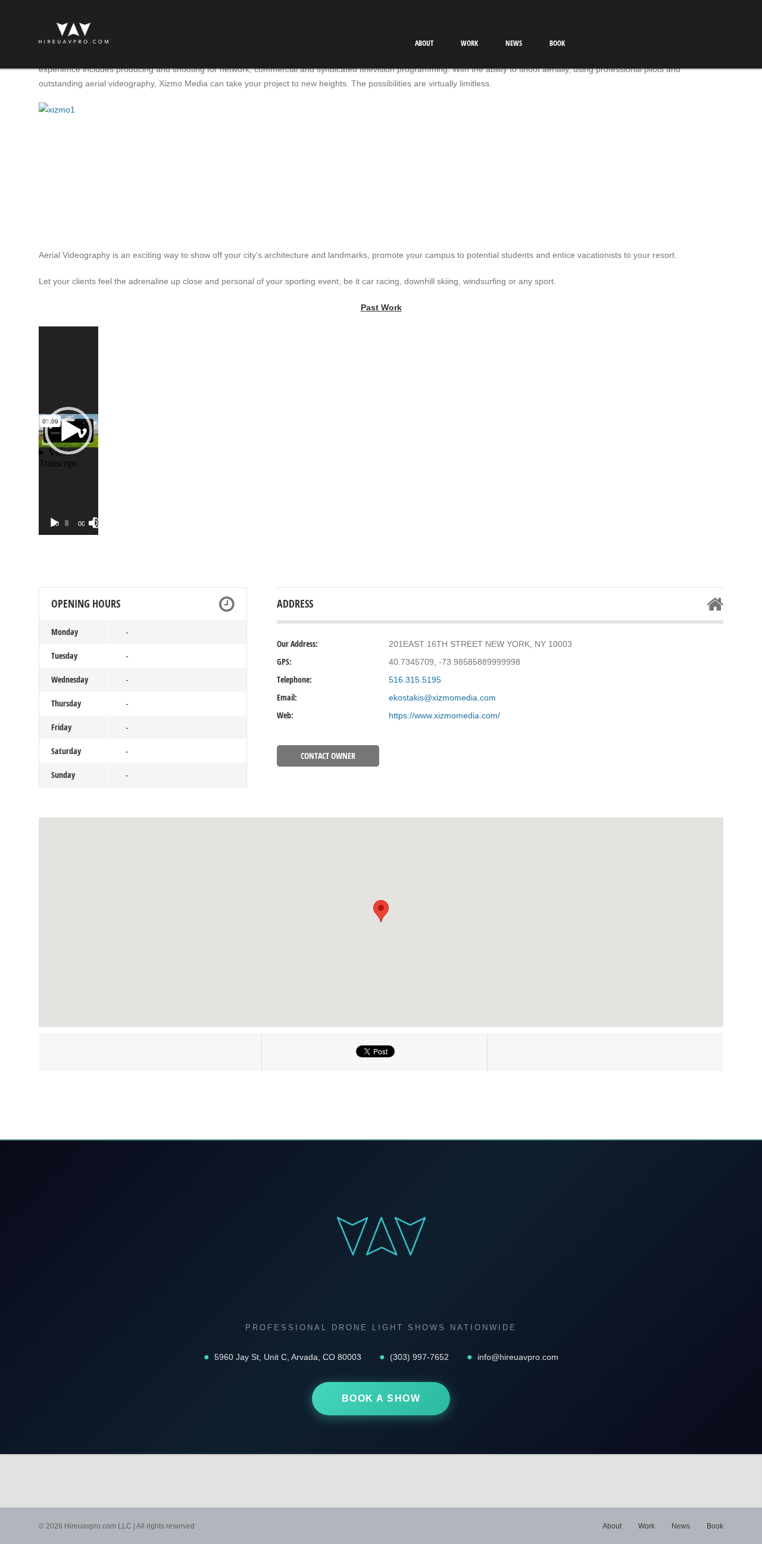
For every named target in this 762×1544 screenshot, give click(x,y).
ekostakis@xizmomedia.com (442, 697)
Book (557, 43)
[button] (68, 431)
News (513, 43)
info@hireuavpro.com (517, 1357)
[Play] (54, 523)
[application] (68, 430)
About (424, 43)
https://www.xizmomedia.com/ (444, 715)
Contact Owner (328, 755)
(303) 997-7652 (419, 1357)
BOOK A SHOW (381, 1398)
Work (469, 43)
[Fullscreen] (98, 523)
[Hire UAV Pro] (73, 36)
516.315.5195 (415, 679)
